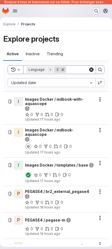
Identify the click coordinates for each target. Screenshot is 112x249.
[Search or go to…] (96, 11)
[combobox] (51, 82)
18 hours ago (50, 207)
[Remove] (63, 69)
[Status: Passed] (28, 175)
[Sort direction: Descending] (100, 82)
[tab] (12, 54)
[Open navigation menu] (15, 11)
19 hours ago (50, 234)
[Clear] (91, 69)
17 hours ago (50, 119)
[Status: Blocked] (28, 146)
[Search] (100, 69)
